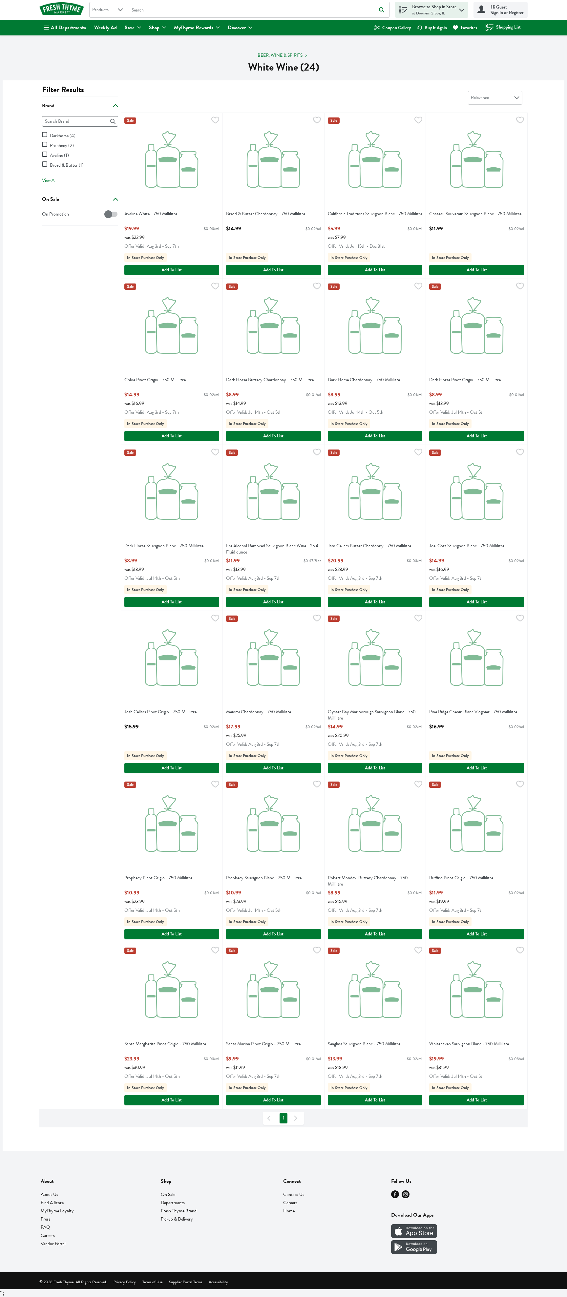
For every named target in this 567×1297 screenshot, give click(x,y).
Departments (173, 1202)
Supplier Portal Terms (185, 1282)
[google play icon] (414, 1252)
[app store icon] (414, 1236)
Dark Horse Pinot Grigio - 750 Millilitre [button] (465, 380)
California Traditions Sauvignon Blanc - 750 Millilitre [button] (375, 214)
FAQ (45, 1227)
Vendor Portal (53, 1243)
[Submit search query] (381, 10)
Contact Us (293, 1194)
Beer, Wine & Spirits (280, 55)
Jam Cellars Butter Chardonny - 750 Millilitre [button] (369, 546)
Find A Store (52, 1202)
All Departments (68, 27)
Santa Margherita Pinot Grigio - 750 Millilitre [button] (165, 1044)
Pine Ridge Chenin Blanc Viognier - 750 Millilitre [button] (473, 712)
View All (49, 180)
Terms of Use (152, 1282)
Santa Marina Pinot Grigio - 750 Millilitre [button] (263, 1044)
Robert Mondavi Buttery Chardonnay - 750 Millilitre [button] (368, 881)
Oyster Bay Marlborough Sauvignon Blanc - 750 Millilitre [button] (372, 715)
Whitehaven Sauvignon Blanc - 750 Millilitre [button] (469, 1044)
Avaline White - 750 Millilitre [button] (150, 214)
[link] (392, 27)
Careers (48, 1235)
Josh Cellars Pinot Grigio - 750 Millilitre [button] (160, 712)
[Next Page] (297, 1118)
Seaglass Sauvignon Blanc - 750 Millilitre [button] (364, 1044)
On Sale (168, 1194)
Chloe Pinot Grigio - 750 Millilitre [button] (155, 380)
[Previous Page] (270, 1118)
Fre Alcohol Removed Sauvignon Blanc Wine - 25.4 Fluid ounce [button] (272, 549)
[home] (63, 9)
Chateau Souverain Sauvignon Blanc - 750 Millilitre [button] (475, 214)
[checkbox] (45, 214)
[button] (461, 8)
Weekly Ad (105, 27)
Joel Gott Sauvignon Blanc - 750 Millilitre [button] (466, 546)
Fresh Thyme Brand (179, 1210)
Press (45, 1219)
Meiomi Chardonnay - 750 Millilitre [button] (258, 712)
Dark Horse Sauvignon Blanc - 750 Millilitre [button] (163, 546)
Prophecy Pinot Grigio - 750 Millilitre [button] (158, 878)
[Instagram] (406, 1197)
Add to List (171, 269)
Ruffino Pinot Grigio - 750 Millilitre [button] (461, 878)
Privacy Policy (125, 1282)
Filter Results (63, 89)
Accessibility (218, 1282)
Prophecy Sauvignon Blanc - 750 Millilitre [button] (264, 878)
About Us (49, 1194)
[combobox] (107, 10)
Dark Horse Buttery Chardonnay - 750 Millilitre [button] (270, 380)
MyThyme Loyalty (57, 1210)
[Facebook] (395, 1197)
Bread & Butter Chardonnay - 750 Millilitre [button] (265, 214)
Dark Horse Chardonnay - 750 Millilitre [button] (364, 380)
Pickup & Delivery (177, 1219)
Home (289, 1210)
